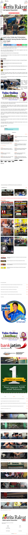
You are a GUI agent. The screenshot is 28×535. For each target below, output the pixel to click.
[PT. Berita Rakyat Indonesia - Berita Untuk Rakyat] (6, 1)
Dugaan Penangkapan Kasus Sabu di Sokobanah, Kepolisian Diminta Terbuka (16, 260)
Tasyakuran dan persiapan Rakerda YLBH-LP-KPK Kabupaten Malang (12, 507)
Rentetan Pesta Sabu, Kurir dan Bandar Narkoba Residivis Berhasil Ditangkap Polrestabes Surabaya (21, 149)
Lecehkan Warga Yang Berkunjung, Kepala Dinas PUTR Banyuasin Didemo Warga (20, 193)
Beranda (8, 525)
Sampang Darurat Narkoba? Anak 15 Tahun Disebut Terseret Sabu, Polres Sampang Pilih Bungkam (15, 60)
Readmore (11, 143)
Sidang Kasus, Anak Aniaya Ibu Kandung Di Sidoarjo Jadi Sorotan (7, 194)
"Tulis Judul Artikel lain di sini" (9, 129)
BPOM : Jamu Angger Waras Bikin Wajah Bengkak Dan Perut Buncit (12, 487)
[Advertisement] (14, 169)
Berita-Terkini (7, 35)
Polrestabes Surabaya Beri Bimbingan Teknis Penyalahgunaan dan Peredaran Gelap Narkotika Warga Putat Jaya (21, 157)
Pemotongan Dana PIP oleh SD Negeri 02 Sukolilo (9, 477)
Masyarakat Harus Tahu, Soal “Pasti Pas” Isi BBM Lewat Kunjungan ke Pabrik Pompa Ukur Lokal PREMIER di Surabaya (7, 138)
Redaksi (20, 525)
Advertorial (9, 134)
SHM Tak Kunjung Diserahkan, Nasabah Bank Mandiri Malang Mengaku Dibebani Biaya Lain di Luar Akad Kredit (15, 66)
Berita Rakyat (15, 533)
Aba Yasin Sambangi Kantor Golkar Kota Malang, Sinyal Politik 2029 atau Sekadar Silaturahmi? (14, 69)
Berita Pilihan (3, 200)
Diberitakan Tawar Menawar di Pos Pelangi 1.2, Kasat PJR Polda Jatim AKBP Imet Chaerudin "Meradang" (20, 145)
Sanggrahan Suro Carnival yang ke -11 (6, 252)
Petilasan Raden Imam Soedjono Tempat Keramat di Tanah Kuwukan (12, 428)
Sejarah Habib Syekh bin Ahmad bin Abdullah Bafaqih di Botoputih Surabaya (13, 418)
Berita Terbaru (3, 255)
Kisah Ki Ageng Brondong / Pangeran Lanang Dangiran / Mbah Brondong (12, 467)
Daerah (4, 35)
